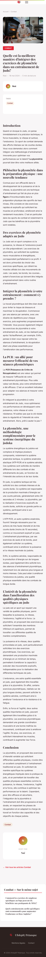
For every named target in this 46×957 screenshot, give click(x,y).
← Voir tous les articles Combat (17, 867)
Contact (31, 943)
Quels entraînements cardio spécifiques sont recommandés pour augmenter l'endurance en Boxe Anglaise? (23, 911)
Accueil (5, 12)
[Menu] (26, 2)
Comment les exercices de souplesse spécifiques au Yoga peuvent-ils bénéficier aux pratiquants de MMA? (21, 900)
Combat (14, 12)
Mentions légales (18, 943)
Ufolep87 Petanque (26, 935)
